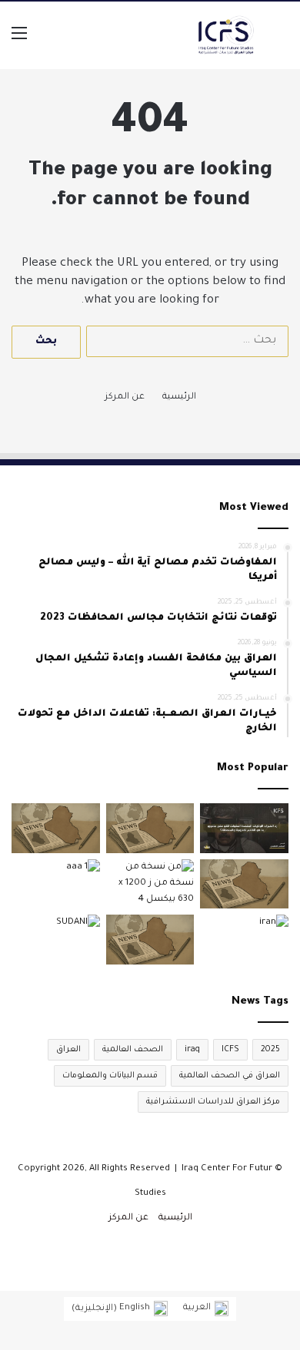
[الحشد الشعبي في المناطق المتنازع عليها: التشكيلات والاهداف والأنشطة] (150, 884)
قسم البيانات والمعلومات (110, 1075)
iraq (192, 1049)
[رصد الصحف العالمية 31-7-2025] (244, 884)
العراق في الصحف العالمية (229, 1075)
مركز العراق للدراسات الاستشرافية (213, 1102)
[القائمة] (19, 41)
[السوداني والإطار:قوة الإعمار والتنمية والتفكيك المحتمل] (56, 940)
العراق (68, 1049)
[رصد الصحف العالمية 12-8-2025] (56, 828)
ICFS (230, 1049)
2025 (270, 1049)
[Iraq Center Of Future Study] (227, 35)
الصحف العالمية (132, 1049)
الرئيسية (179, 397)
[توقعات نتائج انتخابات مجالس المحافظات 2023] (56, 884)
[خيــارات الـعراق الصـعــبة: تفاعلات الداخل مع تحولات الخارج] (244, 940)
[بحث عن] (280, 41)
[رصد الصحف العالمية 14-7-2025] (150, 940)
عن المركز (125, 397)
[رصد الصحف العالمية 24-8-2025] (150, 828)
